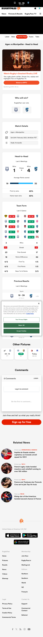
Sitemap (5, 578)
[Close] (38, 303)
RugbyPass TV (30, 14)
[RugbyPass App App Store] (13, 535)
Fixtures (5, 560)
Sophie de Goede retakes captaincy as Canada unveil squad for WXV (25, 453)
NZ (23, 587)
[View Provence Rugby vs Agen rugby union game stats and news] (7, 354)
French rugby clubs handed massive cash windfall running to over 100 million (27, 467)
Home (4, 556)
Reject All (22, 325)
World (24, 583)
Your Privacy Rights (21, 319)
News (4, 14)
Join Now (25, 556)
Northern (25, 574)
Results (4, 565)
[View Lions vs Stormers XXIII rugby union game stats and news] (34, 354)
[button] (40, 14)
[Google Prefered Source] (21, 542)
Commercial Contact (26, 609)
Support (24, 604)
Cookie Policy (7, 613)
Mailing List (26, 565)
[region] (21, 318)
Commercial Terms (9, 617)
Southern (25, 578)
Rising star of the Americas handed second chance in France (27, 496)
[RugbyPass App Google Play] (30, 535)
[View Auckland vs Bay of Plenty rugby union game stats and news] (21, 354)
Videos (4, 574)
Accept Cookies (21, 331)
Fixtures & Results (15, 14)
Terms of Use (6, 608)
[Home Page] (11, 8)
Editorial (25, 615)
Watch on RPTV (21, 83)
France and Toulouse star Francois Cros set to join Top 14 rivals (28, 482)
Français (25, 592)
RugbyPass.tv (26, 560)
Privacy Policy (7, 604)
